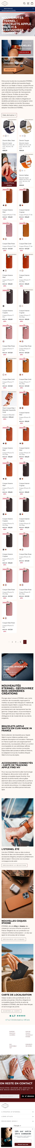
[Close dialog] (33, 1129)
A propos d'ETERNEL (11, 1112)
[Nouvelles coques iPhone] (17, 894)
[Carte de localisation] (17, 968)
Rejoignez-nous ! (10, 1121)
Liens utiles (7, 1116)
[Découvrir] (17, 48)
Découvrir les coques (14, 939)
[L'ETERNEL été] (17, 822)
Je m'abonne (28, 1096)
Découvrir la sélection (14, 865)
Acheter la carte (11, 1011)
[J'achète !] (17, 667)
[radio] (3, 136)
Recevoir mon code (23, 1144)
